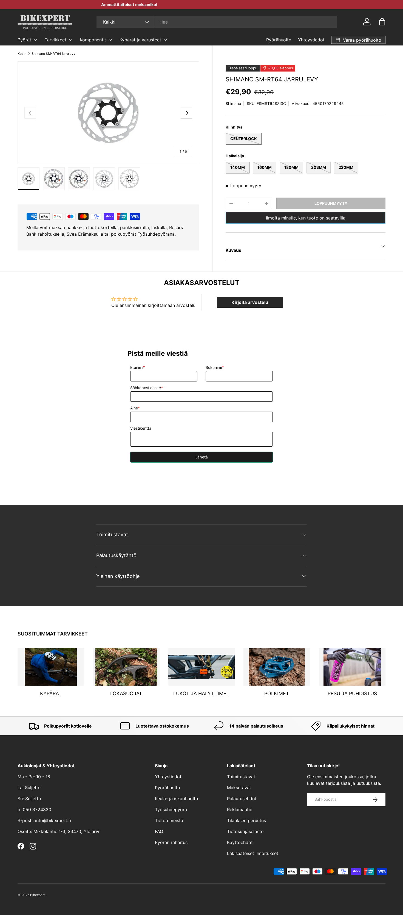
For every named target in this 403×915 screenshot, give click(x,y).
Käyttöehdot (240, 842)
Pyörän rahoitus (171, 842)
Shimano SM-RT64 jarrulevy (53, 54)
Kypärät (51, 694)
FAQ (159, 831)
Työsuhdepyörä (171, 809)
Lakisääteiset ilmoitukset (252, 853)
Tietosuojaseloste (245, 831)
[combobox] (217, 22)
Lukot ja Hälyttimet (201, 694)
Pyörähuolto (278, 39)
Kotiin (22, 54)
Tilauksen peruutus (246, 820)
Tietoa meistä (169, 820)
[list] (108, 113)
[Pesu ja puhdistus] (352, 667)
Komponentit (93, 39)
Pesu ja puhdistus (352, 694)
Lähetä (201, 457)
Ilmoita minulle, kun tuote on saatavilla (305, 218)
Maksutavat (239, 787)
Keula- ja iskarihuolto (176, 798)
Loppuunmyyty (330, 203)
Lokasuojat (126, 694)
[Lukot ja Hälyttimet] (201, 667)
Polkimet (276, 694)
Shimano (233, 103)
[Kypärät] (51, 667)
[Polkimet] (276, 667)
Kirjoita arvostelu (249, 302)
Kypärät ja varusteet (140, 39)
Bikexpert (37, 895)
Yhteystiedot (311, 39)
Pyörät (24, 39)
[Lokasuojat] (126, 667)
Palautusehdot (242, 798)
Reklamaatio (239, 809)
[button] (382, 22)
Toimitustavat (241, 776)
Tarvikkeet (55, 39)
